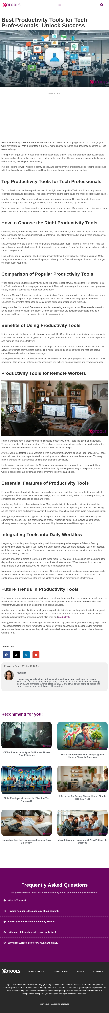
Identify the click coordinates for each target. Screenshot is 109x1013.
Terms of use (60, 971)
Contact (98, 971)
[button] (59, 5)
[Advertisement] (54, 116)
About (80, 971)
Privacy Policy (36, 971)
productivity (64, 617)
